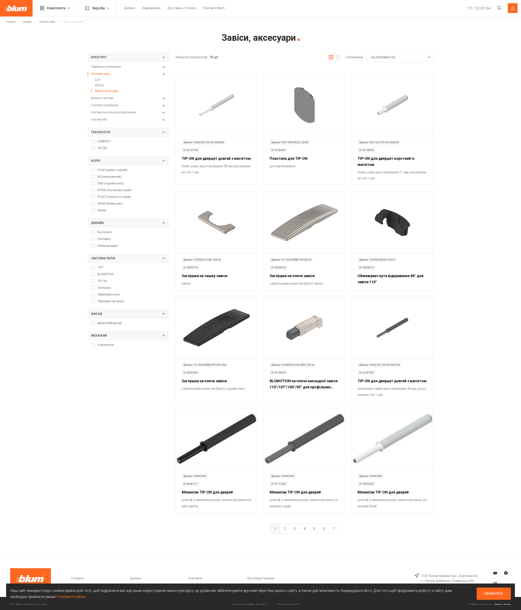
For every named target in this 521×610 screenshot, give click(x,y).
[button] (400, 57)
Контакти (195, 578)
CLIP (98, 79)
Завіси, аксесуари (106, 90)
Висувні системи (102, 98)
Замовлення (151, 8)
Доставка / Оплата (181, 8)
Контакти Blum (214, 8)
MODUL (99, 85)
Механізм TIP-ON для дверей (207, 492)
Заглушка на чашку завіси (204, 276)
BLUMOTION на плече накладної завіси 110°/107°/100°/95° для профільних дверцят (304, 384)
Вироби (98, 8)
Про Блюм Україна (260, 578)
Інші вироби (99, 119)
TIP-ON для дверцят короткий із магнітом (386, 161)
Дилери (129, 8)
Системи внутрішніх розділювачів (113, 112)
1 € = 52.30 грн (479, 8)
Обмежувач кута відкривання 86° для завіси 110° (391, 279)
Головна (10, 21)
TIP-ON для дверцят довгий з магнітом (216, 158)
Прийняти (494, 593)
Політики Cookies (70, 597)
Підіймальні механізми (106, 66)
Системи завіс (47, 21)
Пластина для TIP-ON (289, 158)
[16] (338, 57)
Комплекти (56, 8)
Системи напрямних (104, 105)
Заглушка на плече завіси (292, 276)
